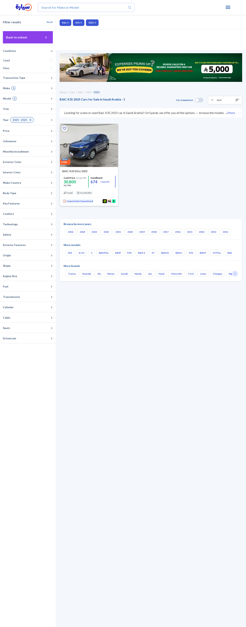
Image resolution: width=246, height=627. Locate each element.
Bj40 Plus (104, 252)
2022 (106, 231)
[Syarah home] (24, 7)
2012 (225, 231)
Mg (230, 273)
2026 (70, 231)
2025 (91, 22)
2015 (189, 231)
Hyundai (86, 273)
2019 (142, 231)
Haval (161, 273)
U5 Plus (217, 252)
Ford (191, 273)
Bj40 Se (165, 252)
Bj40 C (178, 252)
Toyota (72, 273)
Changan (217, 273)
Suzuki (124, 273)
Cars (72, 92)
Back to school (16, 37)
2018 (154, 231)
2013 (213, 231)
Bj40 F (203, 252)
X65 (70, 252)
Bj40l (118, 252)
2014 (201, 231)
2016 (177, 231)
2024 (82, 231)
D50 (129, 252)
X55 (191, 252)
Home (63, 92)
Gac (150, 273)
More (231, 113)
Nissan (110, 273)
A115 (81, 252)
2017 (166, 231)
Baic (64, 22)
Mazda (138, 273)
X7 (153, 252)
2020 (130, 231)
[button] (225, 100)
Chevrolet (176, 273)
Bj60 (229, 252)
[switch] (199, 100)
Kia (99, 273)
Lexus (203, 273)
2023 (94, 231)
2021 (118, 231)
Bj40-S (141, 252)
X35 (77, 22)
